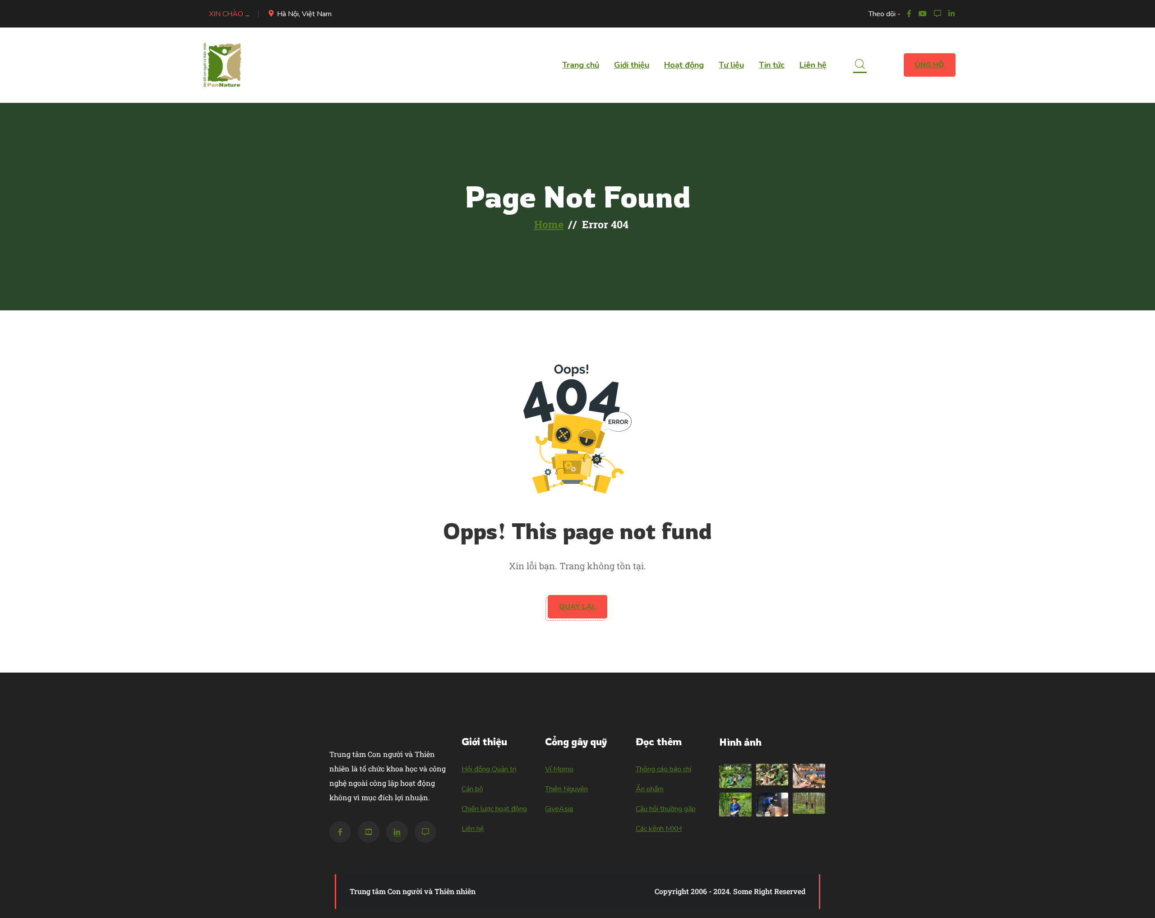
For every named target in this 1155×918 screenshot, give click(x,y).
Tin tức (772, 65)
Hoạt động (684, 65)
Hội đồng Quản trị (489, 769)
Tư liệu (731, 65)
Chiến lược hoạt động (494, 809)
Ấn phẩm (650, 789)
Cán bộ (472, 789)
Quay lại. (577, 607)
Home (549, 224)
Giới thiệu (631, 65)
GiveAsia (559, 809)
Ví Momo (559, 769)
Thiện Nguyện (566, 789)
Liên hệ (813, 65)
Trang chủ (580, 65)
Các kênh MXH (659, 829)
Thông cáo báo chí (663, 769)
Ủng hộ (929, 65)
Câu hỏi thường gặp (666, 809)
